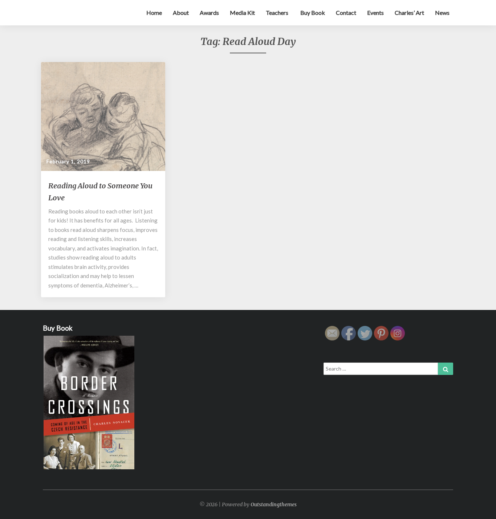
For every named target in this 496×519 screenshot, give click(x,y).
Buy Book (312, 12)
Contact (346, 12)
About (181, 12)
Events (375, 12)
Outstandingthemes (274, 504)
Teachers (277, 12)
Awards (209, 12)
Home (154, 12)
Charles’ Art (409, 12)
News (442, 12)
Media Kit (242, 12)
